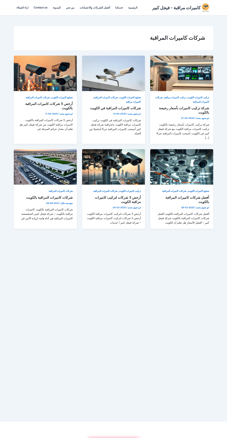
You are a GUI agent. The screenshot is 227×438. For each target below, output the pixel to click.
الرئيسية (132, 7)
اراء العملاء (22, 7)
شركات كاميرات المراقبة (106, 97)
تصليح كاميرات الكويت (130, 97)
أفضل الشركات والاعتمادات (95, 7)
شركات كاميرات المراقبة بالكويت (49, 197)
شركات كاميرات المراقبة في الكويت (115, 108)
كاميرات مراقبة (133, 101)
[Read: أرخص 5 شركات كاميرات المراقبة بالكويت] (45, 73)
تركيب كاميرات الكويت (198, 97)
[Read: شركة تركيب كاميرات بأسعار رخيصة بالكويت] (181, 73)
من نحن (70, 7)
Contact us (41, 7)
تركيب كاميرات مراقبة (175, 97)
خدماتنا (119, 7)
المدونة (57, 7)
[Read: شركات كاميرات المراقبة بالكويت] (45, 166)
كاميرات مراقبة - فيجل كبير (176, 7)
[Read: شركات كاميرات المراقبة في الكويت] (113, 73)
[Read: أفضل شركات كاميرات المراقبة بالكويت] (181, 166)
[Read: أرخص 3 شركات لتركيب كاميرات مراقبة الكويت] (113, 166)
